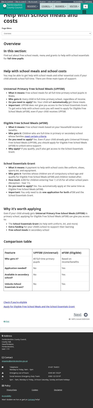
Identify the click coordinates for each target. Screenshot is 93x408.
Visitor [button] (74, 6)
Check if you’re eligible (15, 302)
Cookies (35, 390)
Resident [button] (32, 6)
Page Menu (7, 28)
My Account (33, 1)
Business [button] (60, 6)
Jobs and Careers (54, 1)
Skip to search (20, 1)
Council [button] (46, 6)
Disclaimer (58, 390)
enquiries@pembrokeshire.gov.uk (15, 361)
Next (77, 314)
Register (42, 1)
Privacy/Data (12, 390)
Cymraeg (88, 1)
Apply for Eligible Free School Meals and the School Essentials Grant (39, 306)
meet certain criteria (35, 136)
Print (7, 321)
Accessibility (78, 1)
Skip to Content (7, 1)
